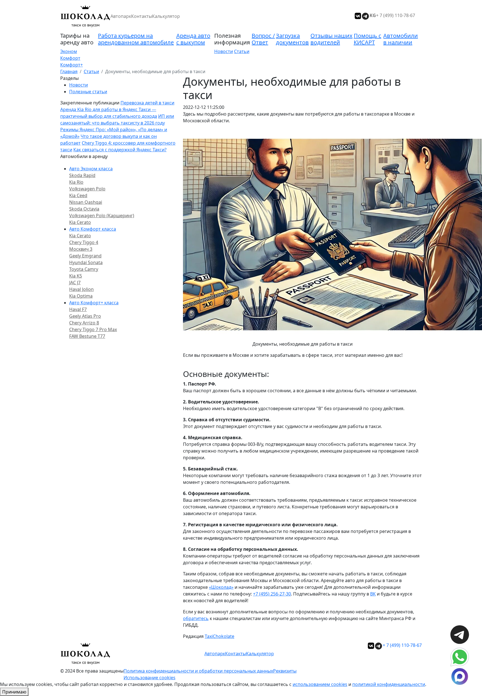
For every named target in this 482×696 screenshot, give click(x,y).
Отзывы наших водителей (331, 39)
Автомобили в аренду (84, 156)
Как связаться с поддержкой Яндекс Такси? (120, 150)
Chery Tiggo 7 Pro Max (93, 329)
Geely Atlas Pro (85, 316)
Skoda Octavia (84, 209)
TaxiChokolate (219, 636)
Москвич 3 (80, 249)
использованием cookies (320, 684)
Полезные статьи (88, 92)
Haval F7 (78, 309)
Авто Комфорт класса (92, 229)
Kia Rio (76, 182)
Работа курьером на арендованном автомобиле (136, 39)
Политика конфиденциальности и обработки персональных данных (198, 671)
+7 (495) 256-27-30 (272, 594)
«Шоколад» (221, 587)
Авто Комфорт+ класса (94, 303)
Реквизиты (285, 671)
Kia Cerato (80, 222)
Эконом (68, 51)
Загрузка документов (292, 39)
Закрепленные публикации (89, 103)
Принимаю (14, 692)
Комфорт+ (71, 65)
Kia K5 (75, 276)
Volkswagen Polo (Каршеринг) (101, 215)
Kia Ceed (78, 195)
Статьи (241, 51)
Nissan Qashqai (85, 202)
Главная (69, 71)
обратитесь (196, 618)
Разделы (69, 78)
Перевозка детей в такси (147, 103)
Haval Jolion (81, 289)
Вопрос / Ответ (263, 39)
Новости (223, 51)
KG (373, 15)
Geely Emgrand (85, 256)
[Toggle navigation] (418, 16)
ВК (373, 594)
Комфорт (70, 58)
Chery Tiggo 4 (83, 242)
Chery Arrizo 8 (84, 323)
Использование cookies (149, 678)
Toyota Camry (83, 269)
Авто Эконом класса (91, 169)
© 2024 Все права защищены (92, 671)
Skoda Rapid (82, 175)
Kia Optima (81, 296)
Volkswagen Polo (87, 189)
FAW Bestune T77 (87, 336)
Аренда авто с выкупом (193, 39)
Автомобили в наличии (400, 39)
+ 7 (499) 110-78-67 (395, 15)
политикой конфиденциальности (388, 684)
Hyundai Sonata (86, 262)
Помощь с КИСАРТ (367, 39)
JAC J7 (75, 282)
